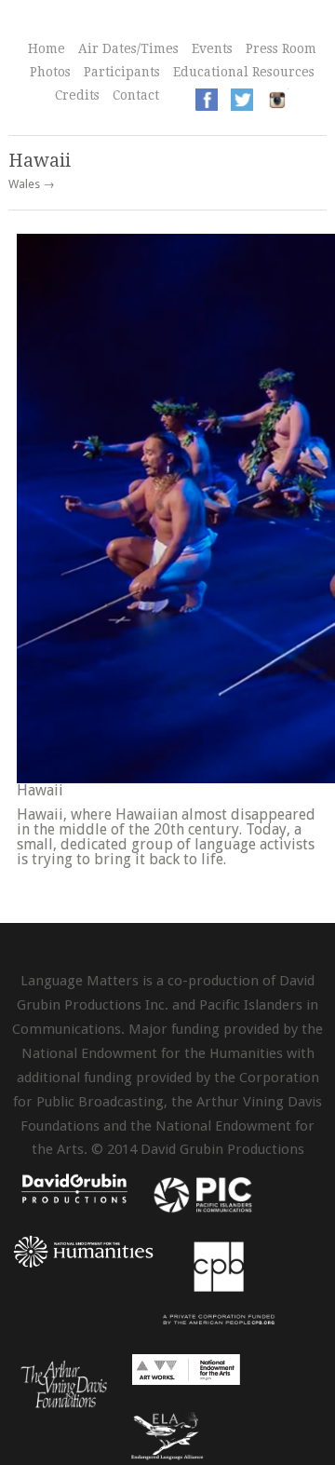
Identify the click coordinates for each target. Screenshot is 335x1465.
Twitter (242, 99)
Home (46, 48)
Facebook (206, 99)
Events (212, 48)
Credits (77, 95)
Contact (136, 95)
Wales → (31, 185)
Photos (50, 71)
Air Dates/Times (128, 48)
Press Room (281, 48)
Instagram (277, 99)
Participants (122, 71)
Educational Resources (244, 71)
